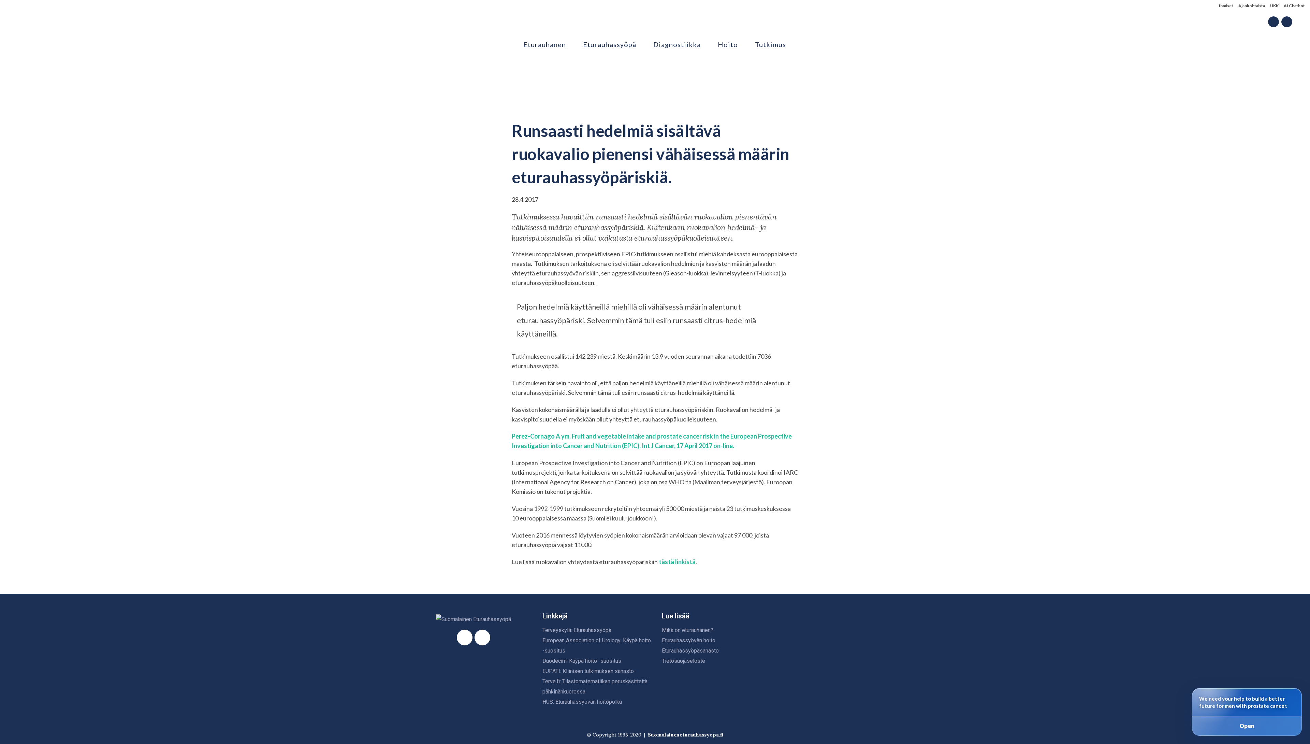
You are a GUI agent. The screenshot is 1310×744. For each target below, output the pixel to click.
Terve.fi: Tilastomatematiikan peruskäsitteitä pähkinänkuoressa (594, 686)
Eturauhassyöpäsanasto (690, 650)
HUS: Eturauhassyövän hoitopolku (582, 702)
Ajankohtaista (1251, 5)
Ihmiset (1226, 5)
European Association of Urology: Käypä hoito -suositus (596, 645)
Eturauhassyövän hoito (688, 640)
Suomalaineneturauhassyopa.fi (685, 735)
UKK (1274, 5)
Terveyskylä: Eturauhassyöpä (576, 630)
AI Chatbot (1294, 5)
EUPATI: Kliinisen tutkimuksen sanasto (588, 671)
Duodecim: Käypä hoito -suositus (581, 661)
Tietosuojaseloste (683, 661)
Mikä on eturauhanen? (687, 630)
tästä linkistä (677, 562)
